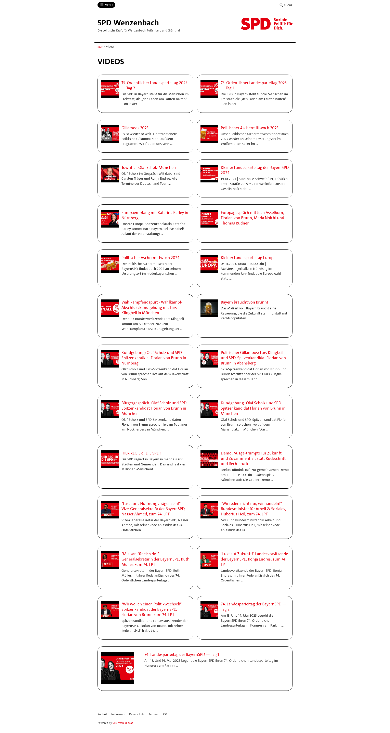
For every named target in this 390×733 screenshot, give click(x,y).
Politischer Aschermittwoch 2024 (150, 257)
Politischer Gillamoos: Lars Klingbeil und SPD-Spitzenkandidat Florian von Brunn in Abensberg (253, 358)
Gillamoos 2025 (134, 127)
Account (153, 714)
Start (100, 46)
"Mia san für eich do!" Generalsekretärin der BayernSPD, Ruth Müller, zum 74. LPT (155, 559)
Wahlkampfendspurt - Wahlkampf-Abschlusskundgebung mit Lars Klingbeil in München (152, 307)
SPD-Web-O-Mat (123, 723)
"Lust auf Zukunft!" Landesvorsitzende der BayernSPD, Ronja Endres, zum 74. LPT (254, 559)
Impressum (118, 714)
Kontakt (102, 714)
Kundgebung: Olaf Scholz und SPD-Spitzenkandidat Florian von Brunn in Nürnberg (153, 358)
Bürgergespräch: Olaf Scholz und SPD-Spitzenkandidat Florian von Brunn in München (154, 408)
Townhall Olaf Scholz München (148, 167)
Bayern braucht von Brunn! (244, 302)
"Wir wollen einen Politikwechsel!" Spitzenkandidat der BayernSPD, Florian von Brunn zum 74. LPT (151, 609)
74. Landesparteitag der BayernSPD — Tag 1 (181, 654)
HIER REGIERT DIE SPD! (141, 453)
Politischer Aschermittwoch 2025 (249, 127)
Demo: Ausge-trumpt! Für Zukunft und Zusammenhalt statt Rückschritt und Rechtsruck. (253, 458)
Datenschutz (136, 714)
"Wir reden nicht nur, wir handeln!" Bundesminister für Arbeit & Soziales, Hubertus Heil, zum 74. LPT (253, 509)
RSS (165, 714)
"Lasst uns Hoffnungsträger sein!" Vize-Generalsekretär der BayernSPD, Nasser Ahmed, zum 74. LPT (153, 509)
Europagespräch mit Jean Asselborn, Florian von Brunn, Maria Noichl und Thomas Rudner (252, 218)
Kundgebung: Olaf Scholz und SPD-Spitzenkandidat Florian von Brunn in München (253, 408)
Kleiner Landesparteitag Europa (248, 257)
